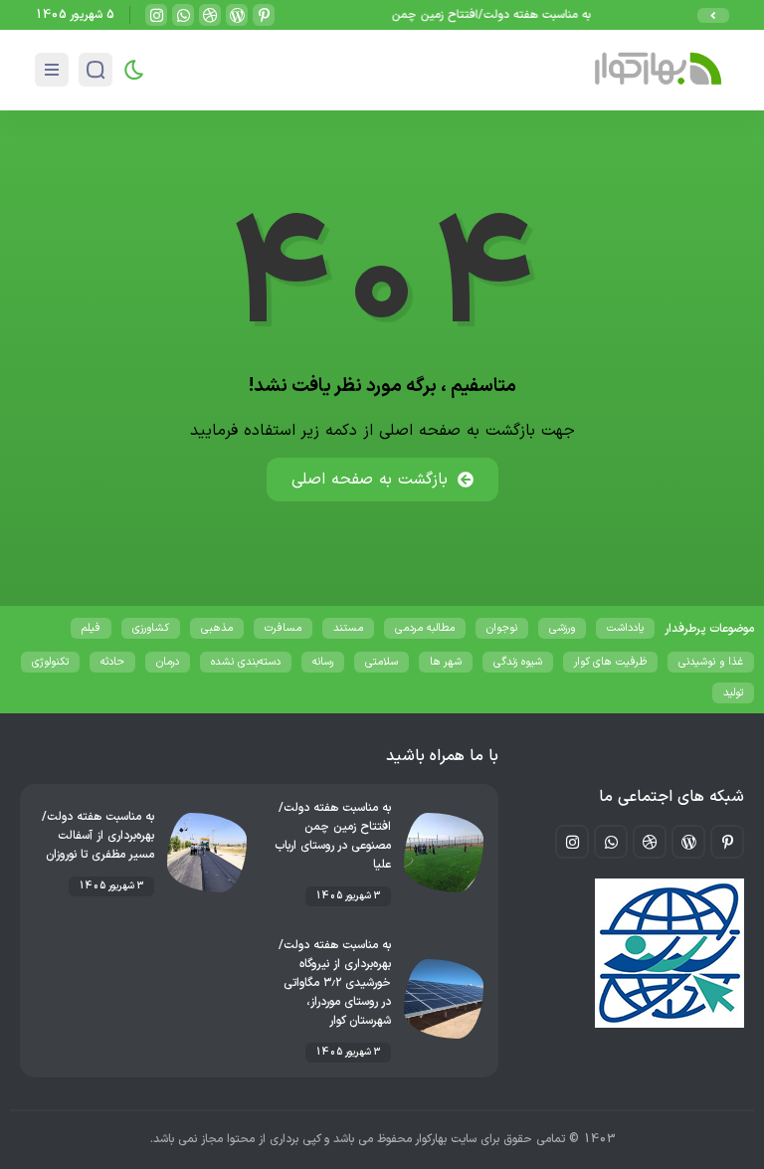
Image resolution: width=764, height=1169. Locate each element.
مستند (348, 628)
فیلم (91, 628)
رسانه (322, 662)
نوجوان (501, 628)
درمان (167, 662)
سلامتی (381, 662)
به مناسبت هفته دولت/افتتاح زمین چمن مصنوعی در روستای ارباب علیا (423, 15)
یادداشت (625, 628)
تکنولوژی (50, 662)
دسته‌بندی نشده (246, 662)
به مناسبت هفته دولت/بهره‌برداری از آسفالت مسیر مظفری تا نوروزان (98, 836)
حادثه (112, 662)
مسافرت (283, 628)
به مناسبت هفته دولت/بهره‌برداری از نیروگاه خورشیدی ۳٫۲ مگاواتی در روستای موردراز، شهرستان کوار (335, 983)
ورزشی (562, 628)
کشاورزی (150, 628)
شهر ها (446, 662)
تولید (733, 692)
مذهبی (217, 628)
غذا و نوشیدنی (710, 662)
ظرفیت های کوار (610, 662)
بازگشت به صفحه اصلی (369, 479)
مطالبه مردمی (425, 628)
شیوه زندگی (517, 662)
